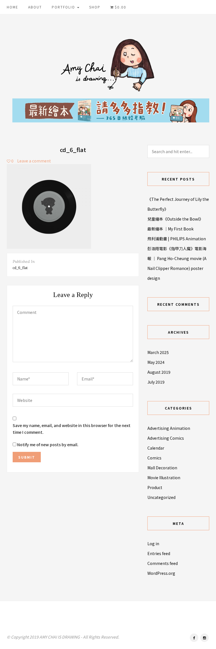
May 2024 (156, 362)
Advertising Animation (168, 428)
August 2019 (158, 372)
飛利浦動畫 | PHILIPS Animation (176, 238)
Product (154, 487)
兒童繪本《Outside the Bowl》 (175, 219)
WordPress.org (161, 573)
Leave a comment (34, 161)
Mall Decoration (162, 467)
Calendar (155, 448)
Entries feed (158, 553)
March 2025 (158, 352)
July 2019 (156, 382)
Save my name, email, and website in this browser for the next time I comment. (71, 429)
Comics (154, 458)
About (35, 7)
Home (12, 7)
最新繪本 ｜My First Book (170, 229)
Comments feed (162, 563)
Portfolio (64, 7)
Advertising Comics (165, 438)
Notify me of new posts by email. (47, 444)
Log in (153, 543)
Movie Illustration (163, 477)
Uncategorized (161, 497)
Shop (94, 7)
